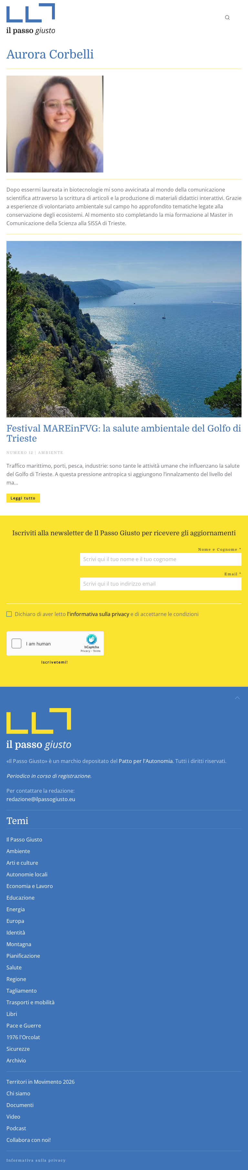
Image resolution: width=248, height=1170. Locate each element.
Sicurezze (18, 1048)
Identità (15, 932)
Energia (15, 909)
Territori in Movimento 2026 (40, 1081)
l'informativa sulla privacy (98, 614)
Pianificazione (23, 955)
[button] (239, 17)
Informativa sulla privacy (36, 1160)
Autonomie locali (26, 874)
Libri (11, 1014)
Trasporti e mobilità (30, 1002)
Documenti (20, 1105)
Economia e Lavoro (29, 886)
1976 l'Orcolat (23, 1037)
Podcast (16, 1128)
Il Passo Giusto (24, 839)
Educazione (20, 897)
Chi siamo (18, 1093)
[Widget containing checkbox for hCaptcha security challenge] (55, 643)
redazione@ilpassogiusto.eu (40, 799)
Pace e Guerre (23, 1025)
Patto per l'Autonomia (146, 761)
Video (13, 1116)
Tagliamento (21, 990)
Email (233, 574)
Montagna (18, 944)
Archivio (16, 1060)
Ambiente (18, 851)
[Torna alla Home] (30, 17)
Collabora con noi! (28, 1140)
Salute (14, 967)
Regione (16, 979)
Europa (15, 921)
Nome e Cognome (220, 550)
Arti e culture (22, 862)
